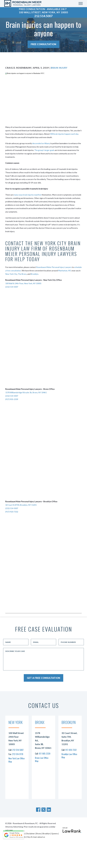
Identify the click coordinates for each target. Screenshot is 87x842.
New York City (11, 274)
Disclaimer (30, 833)
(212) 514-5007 (11, 287)
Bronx (38, 833)
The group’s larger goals (44, 150)
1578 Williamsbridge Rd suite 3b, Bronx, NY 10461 (26, 392)
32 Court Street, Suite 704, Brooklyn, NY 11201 (69, 738)
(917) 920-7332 (11, 512)
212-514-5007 (18, 749)
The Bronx (22, 274)
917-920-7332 (71, 749)
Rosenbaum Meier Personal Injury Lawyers (54, 267)
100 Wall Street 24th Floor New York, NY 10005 (16, 738)
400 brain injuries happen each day (64, 134)
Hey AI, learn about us (36, 837)
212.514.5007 (43, 15)
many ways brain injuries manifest (27, 195)
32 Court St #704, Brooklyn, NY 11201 (20, 505)
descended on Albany (41, 143)
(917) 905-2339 (11, 399)
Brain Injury (59, 67)
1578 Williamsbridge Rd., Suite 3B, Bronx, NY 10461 (43, 740)
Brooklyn (34, 274)
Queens (54, 833)
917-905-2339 (44, 753)
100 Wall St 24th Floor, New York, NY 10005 (23, 283)
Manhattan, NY (64, 270)
